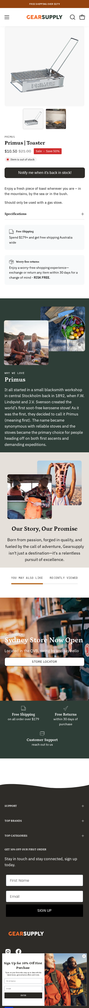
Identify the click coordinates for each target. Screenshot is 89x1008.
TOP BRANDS (13, 820)
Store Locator (44, 662)
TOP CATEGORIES (16, 835)
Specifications (15, 214)
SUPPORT (11, 806)
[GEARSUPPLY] (45, 17)
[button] (72, 17)
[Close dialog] (84, 956)
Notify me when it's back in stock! (44, 173)
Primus (10, 136)
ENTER (23, 995)
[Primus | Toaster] (33, 119)
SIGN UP (44, 910)
